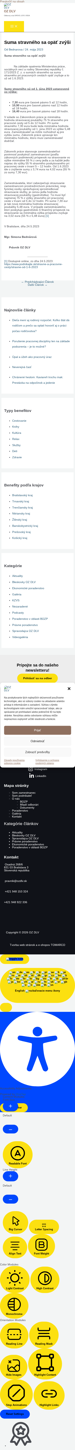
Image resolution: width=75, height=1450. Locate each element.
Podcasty (18, 612)
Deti (14, 451)
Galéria (16, 594)
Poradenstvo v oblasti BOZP (30, 618)
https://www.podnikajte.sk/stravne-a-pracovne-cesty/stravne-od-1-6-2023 (33, 266)
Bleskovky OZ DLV (24, 582)
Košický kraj (19, 538)
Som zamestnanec (24, 792)
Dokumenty (27, 807)
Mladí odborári (29, 804)
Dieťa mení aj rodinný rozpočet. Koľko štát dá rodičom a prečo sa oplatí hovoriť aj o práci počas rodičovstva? (40, 326)
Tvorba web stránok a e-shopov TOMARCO (37, 944)
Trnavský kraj (20, 501)
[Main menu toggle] (14, 26)
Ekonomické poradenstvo (28, 588)
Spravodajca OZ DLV (25, 631)
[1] (47, 215)
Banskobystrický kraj (25, 525)
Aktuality (17, 575)
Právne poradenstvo (25, 625)
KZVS (15, 600)
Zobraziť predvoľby (37, 752)
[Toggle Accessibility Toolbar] (14, 959)
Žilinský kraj (19, 519)
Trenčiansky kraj (22, 507)
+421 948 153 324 (16, 891)
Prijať (37, 730)
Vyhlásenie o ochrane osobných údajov (47, 761)
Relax (15, 439)
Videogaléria (20, 637)
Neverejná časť (21, 367)
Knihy (15, 426)
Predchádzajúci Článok (37, 281)
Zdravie (17, 457)
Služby (16, 445)
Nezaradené (20, 606)
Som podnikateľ (22, 795)
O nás (16, 798)
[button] (69, 689)
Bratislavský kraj (22, 495)
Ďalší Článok (37, 284)
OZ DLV (10, 11)
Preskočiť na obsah (12, 1)
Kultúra (16, 432)
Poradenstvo (20, 810)
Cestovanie (19, 420)
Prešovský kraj (21, 532)
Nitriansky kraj (21, 513)
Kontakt (17, 816)
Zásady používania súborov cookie (14, 761)
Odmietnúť (38, 741)
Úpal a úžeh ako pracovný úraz (32, 356)
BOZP (24, 801)
